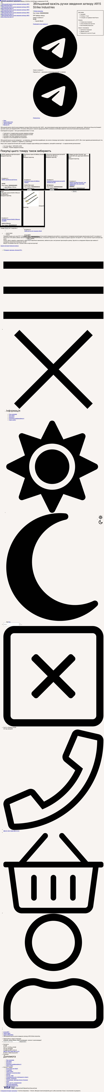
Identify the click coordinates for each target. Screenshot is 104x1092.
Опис (4, 120)
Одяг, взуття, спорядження (13, 1082)
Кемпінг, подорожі (11, 1078)
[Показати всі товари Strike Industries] (38, 11)
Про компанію (13, 414)
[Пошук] (20, 624)
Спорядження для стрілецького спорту (17, 1077)
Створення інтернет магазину (9, 1090)
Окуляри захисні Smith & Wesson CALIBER (11, 220)
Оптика (8, 1074)
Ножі (7, 1081)
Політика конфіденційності (16, 418)
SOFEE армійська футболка (9, 179)
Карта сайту (12, 420)
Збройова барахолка (12, 1085)
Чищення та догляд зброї (13, 1073)
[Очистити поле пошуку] (21, 624)
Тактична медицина (11, 1084)
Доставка (11, 415)
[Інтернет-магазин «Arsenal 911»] (12, 250)
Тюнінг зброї (9, 1071)
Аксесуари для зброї (12, 1068)
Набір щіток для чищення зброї (33, 231)
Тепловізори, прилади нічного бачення (17, 1080)
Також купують (7, 123)
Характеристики (8, 122)
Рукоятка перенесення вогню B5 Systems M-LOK (56, 181)
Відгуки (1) (6, 124)
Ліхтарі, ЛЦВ (9, 1075)
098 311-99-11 (7, 831)
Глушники (9, 1070)
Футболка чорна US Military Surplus (32, 181)
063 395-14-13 (15, 831)
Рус (9, 622)
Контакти (11, 417)
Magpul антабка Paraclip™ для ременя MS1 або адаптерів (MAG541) (78, 184)
